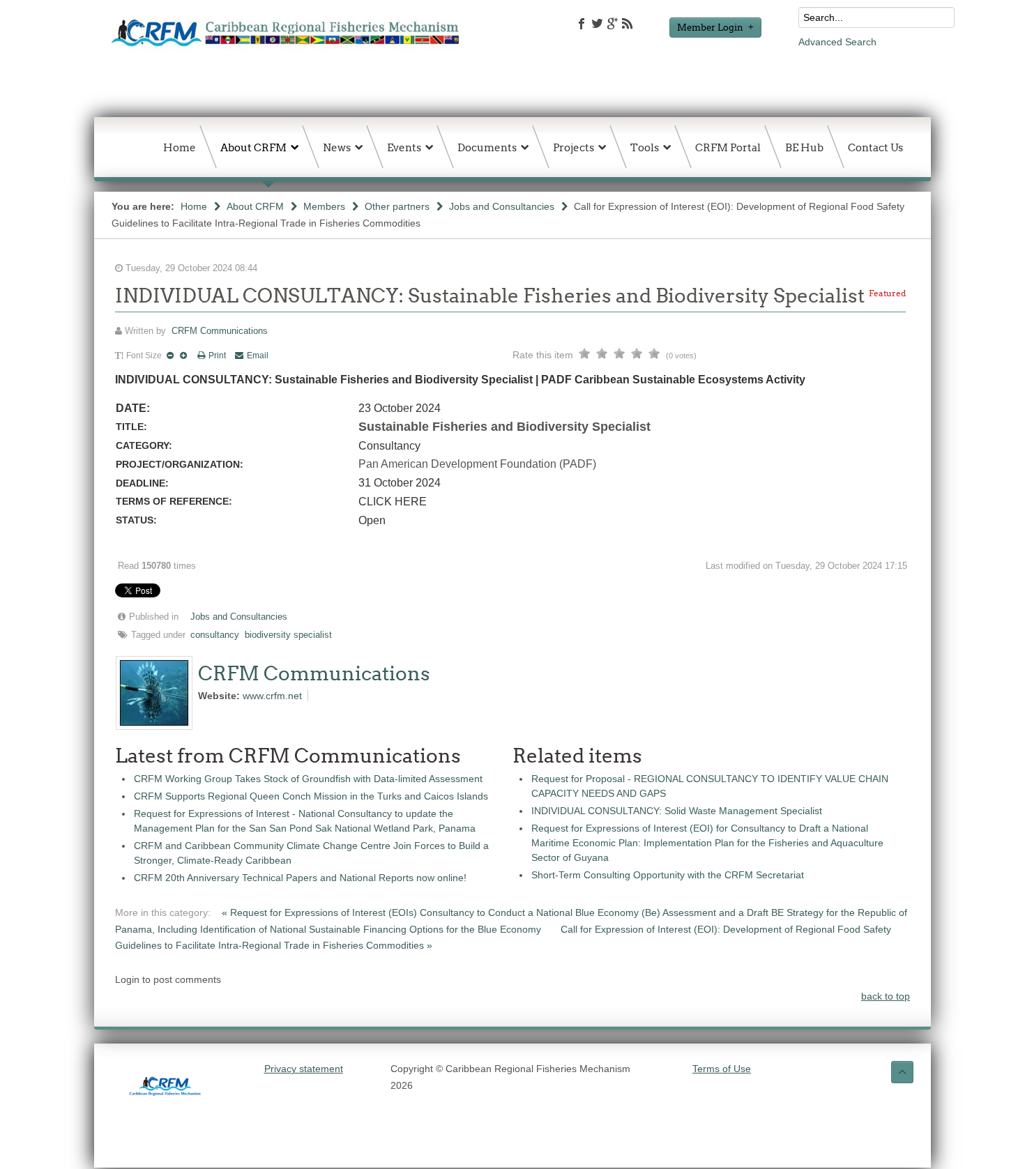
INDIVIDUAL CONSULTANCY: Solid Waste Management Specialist (676, 810)
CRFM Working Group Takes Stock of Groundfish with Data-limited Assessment (308, 778)
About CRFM (255, 206)
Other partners (397, 206)
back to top (885, 996)
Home (194, 206)
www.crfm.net (272, 695)
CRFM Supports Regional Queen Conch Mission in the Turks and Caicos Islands (311, 796)
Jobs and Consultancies (501, 206)
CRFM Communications (220, 331)
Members (324, 206)
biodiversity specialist (288, 635)
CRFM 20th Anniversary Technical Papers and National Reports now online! (300, 877)
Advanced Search (837, 41)
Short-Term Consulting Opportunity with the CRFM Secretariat (667, 874)
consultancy (214, 635)
